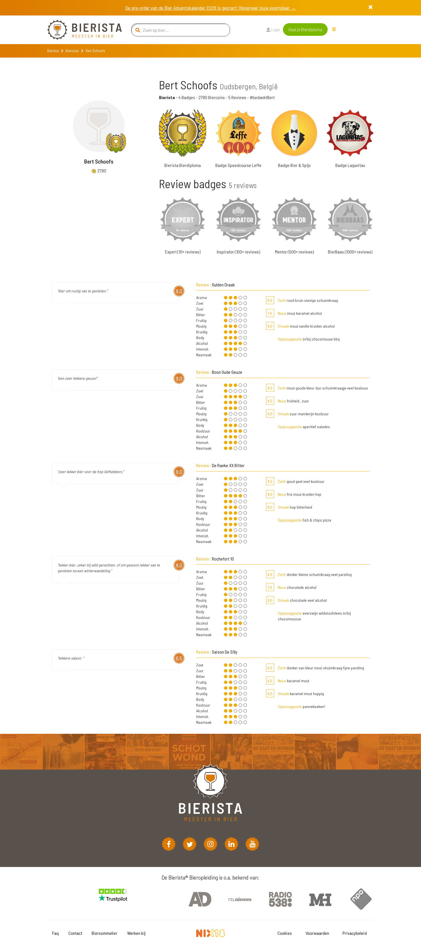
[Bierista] (80, 29)
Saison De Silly (224, 651)
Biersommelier (104, 933)
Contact (75, 933)
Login (275, 29)
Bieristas (72, 50)
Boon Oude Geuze (227, 372)
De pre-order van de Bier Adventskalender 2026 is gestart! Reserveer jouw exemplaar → (210, 8)
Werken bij (136, 933)
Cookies (285, 933)
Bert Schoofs (98, 161)
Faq (55, 933)
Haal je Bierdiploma (305, 29)
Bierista (53, 50)
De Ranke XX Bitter (228, 465)
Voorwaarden (317, 933)
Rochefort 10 (223, 558)
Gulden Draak (223, 284)
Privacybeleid (355, 933)
